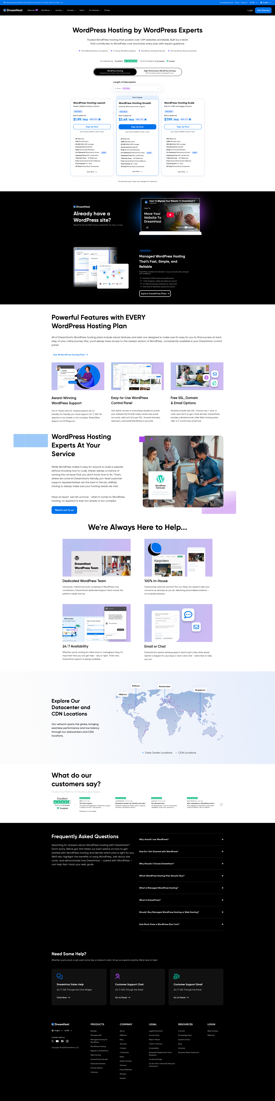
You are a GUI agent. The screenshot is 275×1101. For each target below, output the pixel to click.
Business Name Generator (188, 1052)
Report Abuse (154, 1040)
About (122, 1031)
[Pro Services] (101, 10)
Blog (121, 1040)
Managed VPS (96, 1035)
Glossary (123, 1044)
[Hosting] (63, 10)
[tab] (115, 72)
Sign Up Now (92, 126)
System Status (184, 1040)
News (237, 3)
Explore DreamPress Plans (153, 293)
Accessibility (154, 1048)
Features (94, 1072)
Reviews (123, 1074)
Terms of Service (155, 1044)
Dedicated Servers (98, 1064)
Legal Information (156, 1031)
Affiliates (123, 1035)
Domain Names (97, 1068)
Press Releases (126, 1070)
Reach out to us (64, 510)
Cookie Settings (162, 1059)
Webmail (210, 1035)
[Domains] (76, 10)
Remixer (94, 1031)
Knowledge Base (226, 3)
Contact (181, 1031)
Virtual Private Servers (99, 1059)
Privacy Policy (154, 1035)
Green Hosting (125, 1061)
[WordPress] (51, 10)
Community (124, 1052)
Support (244, 3)
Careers (123, 1048)
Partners (123, 1065)
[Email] (85, 10)
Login (250, 10)
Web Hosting (96, 1055)
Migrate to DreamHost (99, 1051)
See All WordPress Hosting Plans (69, 354)
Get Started (263, 10)
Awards (123, 1078)
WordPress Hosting (98, 1046)
